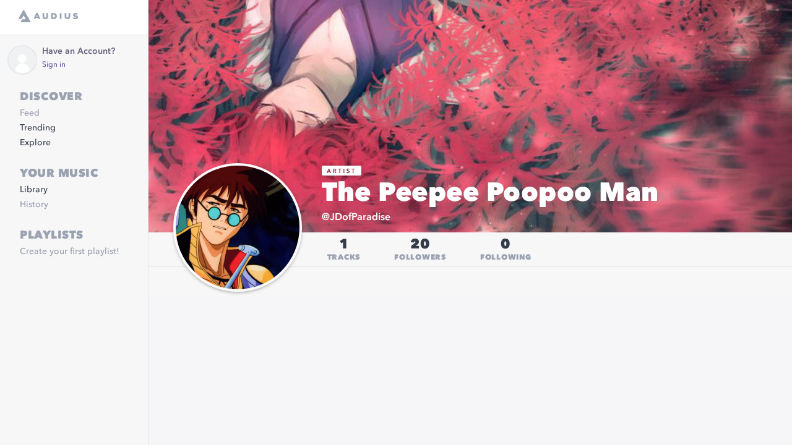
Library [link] (34, 189)
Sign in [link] (54, 65)
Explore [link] (35, 142)
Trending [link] (38, 128)
